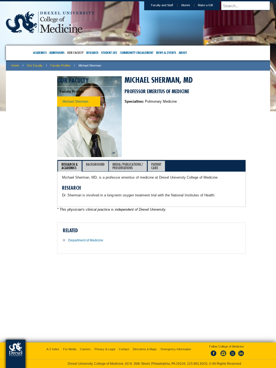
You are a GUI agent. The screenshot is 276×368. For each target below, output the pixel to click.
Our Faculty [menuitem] (84, 53)
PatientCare (191, 166)
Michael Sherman (62, 101)
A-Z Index (84, 341)
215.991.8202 (210, 359)
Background (130, 164)
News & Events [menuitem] (175, 53)
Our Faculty (70, 65)
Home (50, 65)
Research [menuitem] (101, 53)
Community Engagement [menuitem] (146, 53)
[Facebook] (209, 351)
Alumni (150, 5)
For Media (101, 341)
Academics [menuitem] (49, 53)
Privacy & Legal (136, 341)
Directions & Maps (177, 341)
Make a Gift (170, 5)
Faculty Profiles (95, 65)
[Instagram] (218, 351)
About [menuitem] (192, 53)
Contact (156, 341)
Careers (117, 341)
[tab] (105, 166)
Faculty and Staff (127, 5)
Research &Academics (104, 166)
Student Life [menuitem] (118, 53)
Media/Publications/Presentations (162, 166)
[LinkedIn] (236, 351)
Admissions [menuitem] (66, 53)
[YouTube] (227, 351)
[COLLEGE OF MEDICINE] (85, 31)
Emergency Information (133, 346)
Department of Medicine (120, 251)
